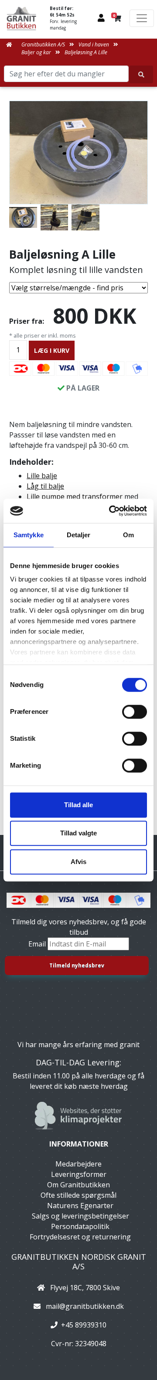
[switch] (134, 712)
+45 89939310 (83, 1325)
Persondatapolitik (80, 1226)
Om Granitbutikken (78, 1184)
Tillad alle (78, 804)
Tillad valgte (78, 833)
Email (38, 944)
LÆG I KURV (51, 350)
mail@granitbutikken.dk (85, 1306)
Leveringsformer (78, 1174)
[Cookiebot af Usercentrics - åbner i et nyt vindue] (111, 510)
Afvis (78, 861)
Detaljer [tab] (79, 535)
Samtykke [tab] (29, 535)
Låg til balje (45, 486)
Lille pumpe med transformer (75, 496)
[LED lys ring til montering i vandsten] (85, 217)
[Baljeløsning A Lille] (78, 152)
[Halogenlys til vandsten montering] (54, 217)
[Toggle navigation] (142, 18)
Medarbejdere (78, 1164)
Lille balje (42, 475)
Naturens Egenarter (80, 1205)
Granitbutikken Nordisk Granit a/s (78, 1262)
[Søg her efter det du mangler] (141, 74)
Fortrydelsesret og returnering (80, 1237)
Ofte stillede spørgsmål (78, 1195)
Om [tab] (128, 535)
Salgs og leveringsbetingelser (80, 1216)
